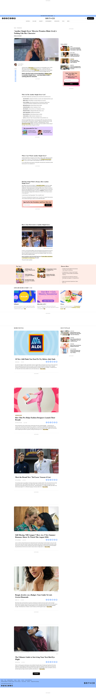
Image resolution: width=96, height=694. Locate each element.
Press (5, 680)
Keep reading (42, 368)
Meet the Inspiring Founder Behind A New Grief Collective (75, 61)
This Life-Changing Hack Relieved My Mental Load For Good (75, 67)
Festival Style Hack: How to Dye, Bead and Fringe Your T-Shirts (75, 351)
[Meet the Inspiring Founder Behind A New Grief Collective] (65, 61)
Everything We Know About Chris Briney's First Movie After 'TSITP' (47, 131)
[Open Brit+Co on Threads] (8, 685)
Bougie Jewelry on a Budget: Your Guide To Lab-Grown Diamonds (75, 55)
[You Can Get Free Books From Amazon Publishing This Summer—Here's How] (65, 48)
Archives (28, 681)
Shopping (28, 21)
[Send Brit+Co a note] (15, 18)
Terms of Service (17, 681)
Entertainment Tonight (26, 123)
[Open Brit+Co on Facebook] (1, 685)
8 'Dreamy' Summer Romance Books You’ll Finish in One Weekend (32, 131)
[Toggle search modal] (85, 18)
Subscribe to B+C (41, 304)
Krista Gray (18, 662)
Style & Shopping (73, 349)
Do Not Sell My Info (28, 680)
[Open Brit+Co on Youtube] (7, 685)
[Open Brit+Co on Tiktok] (10, 685)
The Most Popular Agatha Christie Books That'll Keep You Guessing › (70, 269)
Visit (25, 308)
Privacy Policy (24, 681)
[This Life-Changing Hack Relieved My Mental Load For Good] (65, 67)
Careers (19, 680)
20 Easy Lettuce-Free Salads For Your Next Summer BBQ (50, 275)
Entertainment (48, 21)
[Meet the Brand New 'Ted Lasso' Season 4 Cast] (36, 461)
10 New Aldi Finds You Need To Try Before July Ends (35, 359)
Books (71, 46)
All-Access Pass (77, 306)
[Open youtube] (9, 18)
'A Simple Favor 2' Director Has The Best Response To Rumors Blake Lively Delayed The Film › (70, 273)
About (2, 680)
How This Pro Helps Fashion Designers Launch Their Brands (35, 419)
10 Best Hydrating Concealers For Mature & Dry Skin (30, 275)
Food (63, 21)
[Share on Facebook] (15, 71)
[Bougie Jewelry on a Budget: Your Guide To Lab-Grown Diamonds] (65, 54)
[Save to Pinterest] (15, 73)
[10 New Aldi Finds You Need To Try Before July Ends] (36, 343)
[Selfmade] (25, 296)
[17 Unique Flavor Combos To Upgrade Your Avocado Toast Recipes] (41, 270)
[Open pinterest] (5, 18)
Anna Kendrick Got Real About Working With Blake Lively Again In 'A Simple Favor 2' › (70, 278)
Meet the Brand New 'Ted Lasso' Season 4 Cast (33, 477)
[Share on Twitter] (15, 75)
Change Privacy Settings (35, 681)
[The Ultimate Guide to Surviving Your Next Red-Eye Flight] (36, 639)
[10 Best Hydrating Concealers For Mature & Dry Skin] (20, 275)
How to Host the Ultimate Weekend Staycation (75, 346)
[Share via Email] (15, 77)
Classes (62, 304)
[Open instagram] (7, 18)
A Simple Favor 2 (33, 68)
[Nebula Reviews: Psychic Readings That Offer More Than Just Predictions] (65, 333)
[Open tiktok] (13, 18)
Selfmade (16, 304)
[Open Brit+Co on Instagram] (5, 685)
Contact (22, 680)
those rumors (31, 67)
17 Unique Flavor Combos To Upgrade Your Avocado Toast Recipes (51, 270)
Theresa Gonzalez (19, 422)
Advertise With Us (10, 680)
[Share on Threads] (15, 79)
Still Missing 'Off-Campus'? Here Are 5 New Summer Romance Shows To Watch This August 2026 (30, 270)
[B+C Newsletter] (48, 296)
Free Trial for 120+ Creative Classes (47, 15)
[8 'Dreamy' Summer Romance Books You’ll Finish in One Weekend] (25, 132)
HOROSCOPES (56, 21)
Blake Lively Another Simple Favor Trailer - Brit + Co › (70, 282)
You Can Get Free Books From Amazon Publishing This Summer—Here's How (75, 49)
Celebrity (41, 21)
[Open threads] (11, 18)
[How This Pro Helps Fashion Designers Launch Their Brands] (36, 400)
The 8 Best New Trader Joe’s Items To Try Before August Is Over (30, 280)
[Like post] (15, 81)
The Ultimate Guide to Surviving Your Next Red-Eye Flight (35, 658)
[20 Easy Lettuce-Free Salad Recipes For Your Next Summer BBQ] (41, 275)
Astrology (72, 331)
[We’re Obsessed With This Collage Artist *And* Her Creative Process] (65, 339)
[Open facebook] (3, 18)
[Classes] (71, 296)
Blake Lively (37, 70)
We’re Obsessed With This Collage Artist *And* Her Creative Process (75, 340)
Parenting (72, 65)
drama (40, 185)
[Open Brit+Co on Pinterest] (3, 685)
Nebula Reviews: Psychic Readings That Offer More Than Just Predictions (75, 333)
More (68, 21)
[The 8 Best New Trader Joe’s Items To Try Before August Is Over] (20, 281)
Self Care (34, 21)
